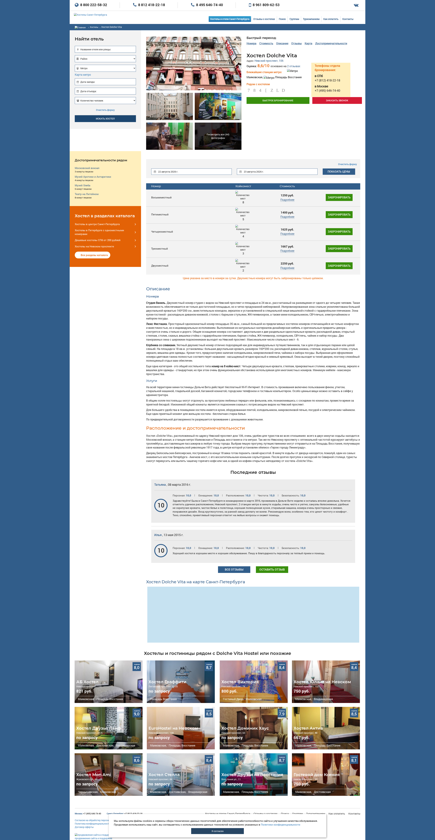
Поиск (282, 19)
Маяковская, (85, 699)
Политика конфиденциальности (92, 823)
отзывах (293, 66)
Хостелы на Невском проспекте (94, 246)
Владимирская (323, 699)
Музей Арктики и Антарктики (93, 176)
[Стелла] (181, 774)
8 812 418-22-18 (151, 4)
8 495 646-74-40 (209, 4)
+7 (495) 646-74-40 (88, 813)
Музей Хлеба (82, 185)
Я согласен (218, 831)
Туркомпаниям (311, 19)
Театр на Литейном (87, 194)
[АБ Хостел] (109, 681)
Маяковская (253, 699)
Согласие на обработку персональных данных (101, 820)
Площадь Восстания (288, 77)
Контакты (347, 19)
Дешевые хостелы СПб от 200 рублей (97, 240)
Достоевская (322, 792)
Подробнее (287, 199)
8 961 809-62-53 (266, 4)
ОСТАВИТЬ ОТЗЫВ (272, 569)
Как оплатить (330, 19)
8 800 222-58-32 (93, 4)
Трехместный (159, 248)
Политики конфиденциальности (280, 824)
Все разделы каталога (94, 255)
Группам (294, 19)
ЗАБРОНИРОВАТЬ (339, 197)
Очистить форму (105, 110)
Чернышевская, (87, 792)
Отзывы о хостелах (264, 19)
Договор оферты (84, 827)
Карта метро (83, 74)
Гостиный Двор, (232, 699)
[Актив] (326, 728)
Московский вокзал (87, 168)
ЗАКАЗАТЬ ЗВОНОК (337, 100)
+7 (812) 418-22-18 (124, 813)
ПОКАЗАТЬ (339, 171)
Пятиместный (160, 214)
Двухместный (159, 265)
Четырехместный (162, 231)
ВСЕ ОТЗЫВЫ (234, 569)
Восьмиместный (161, 197)
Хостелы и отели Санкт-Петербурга (229, 19)
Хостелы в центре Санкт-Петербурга (97, 224)
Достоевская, (105, 745)
